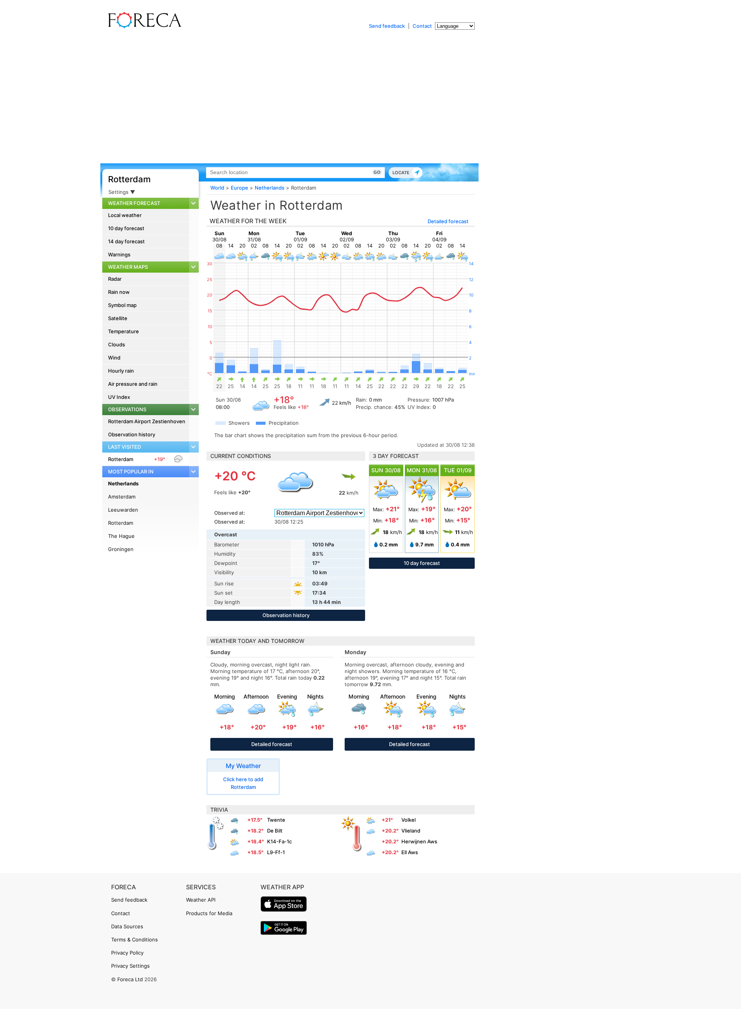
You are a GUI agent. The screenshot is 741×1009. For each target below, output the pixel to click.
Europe (239, 188)
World (217, 188)
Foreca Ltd (130, 979)
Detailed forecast (448, 221)
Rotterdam (129, 179)
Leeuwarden (123, 510)
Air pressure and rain (132, 384)
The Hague (121, 536)
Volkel (408, 820)
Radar (115, 279)
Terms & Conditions (134, 939)
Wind (114, 357)
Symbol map (122, 305)
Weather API (200, 900)
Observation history (131, 434)
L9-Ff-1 (276, 852)
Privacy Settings (130, 966)
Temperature (123, 331)
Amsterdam (121, 496)
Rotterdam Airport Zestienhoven (146, 421)
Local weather (125, 215)
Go (377, 172)
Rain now (119, 292)
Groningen (121, 549)
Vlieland (410, 831)
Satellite (117, 318)
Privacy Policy (127, 953)
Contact (422, 26)
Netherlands (123, 483)
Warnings (119, 254)
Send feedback (387, 26)
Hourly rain (121, 371)
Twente (276, 820)
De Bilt (275, 831)
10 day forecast (126, 228)
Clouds (116, 344)
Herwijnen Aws (419, 841)
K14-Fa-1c (279, 841)
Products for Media (209, 913)
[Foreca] (142, 27)
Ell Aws (409, 852)
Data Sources (127, 926)
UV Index (119, 397)
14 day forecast (126, 241)
